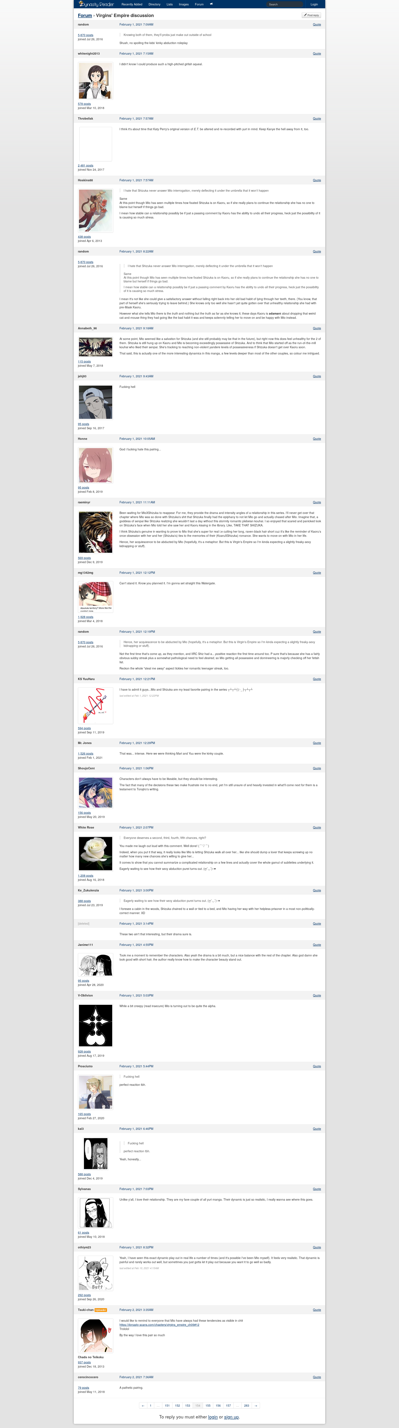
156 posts (84, 812)
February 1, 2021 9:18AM (136, 328)
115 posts (84, 361)
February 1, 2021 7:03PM (136, 1189)
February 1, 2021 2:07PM (136, 827)
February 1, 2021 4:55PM (136, 945)
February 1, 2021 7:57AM (136, 118)
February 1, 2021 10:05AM (137, 438)
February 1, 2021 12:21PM (137, 679)
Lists (170, 4)
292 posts (84, 1295)
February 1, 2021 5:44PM (136, 1066)
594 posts (84, 728)
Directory (154, 4)
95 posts (83, 424)
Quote (317, 24)
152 (177, 1405)
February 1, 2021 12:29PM (137, 743)
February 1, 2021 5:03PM (136, 995)
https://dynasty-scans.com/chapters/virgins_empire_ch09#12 (159, 1325)
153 (187, 1405)
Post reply (313, 15)
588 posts (84, 1174)
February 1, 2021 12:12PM (137, 572)
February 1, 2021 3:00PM (136, 890)
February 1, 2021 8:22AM (136, 251)
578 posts (84, 104)
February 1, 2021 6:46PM (136, 1128)
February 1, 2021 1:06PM (136, 768)
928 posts (84, 1051)
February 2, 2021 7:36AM (136, 1377)
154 (197, 1405)
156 (218, 1405)
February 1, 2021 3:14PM (136, 923)
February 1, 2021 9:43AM (136, 376)
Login (314, 4)
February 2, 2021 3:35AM (136, 1310)
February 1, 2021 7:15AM (136, 53)
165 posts (84, 1114)
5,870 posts (85, 35)
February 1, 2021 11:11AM (137, 502)
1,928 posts (85, 617)
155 (208, 1405)
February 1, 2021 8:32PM (136, 1247)
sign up (231, 1416)
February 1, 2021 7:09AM (136, 24)
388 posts (84, 901)
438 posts (84, 236)
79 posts (83, 1387)
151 (167, 1405)
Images (184, 4)
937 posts (84, 1362)
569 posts (84, 558)
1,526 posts (85, 753)
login (213, 1416)
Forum (199, 4)
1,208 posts (85, 875)
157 (228, 1405)
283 (246, 1405)
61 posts (83, 1232)
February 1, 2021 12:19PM (137, 631)
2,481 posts (85, 165)
